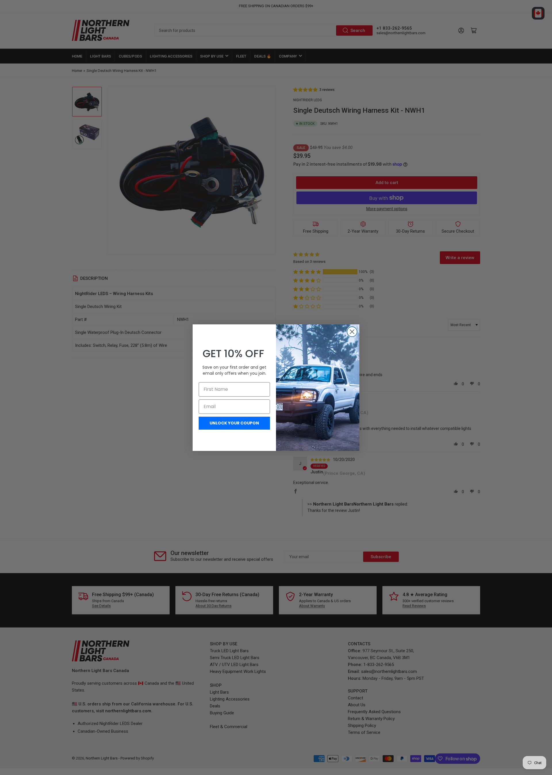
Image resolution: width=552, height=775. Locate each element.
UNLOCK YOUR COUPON (234, 423)
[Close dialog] (352, 332)
